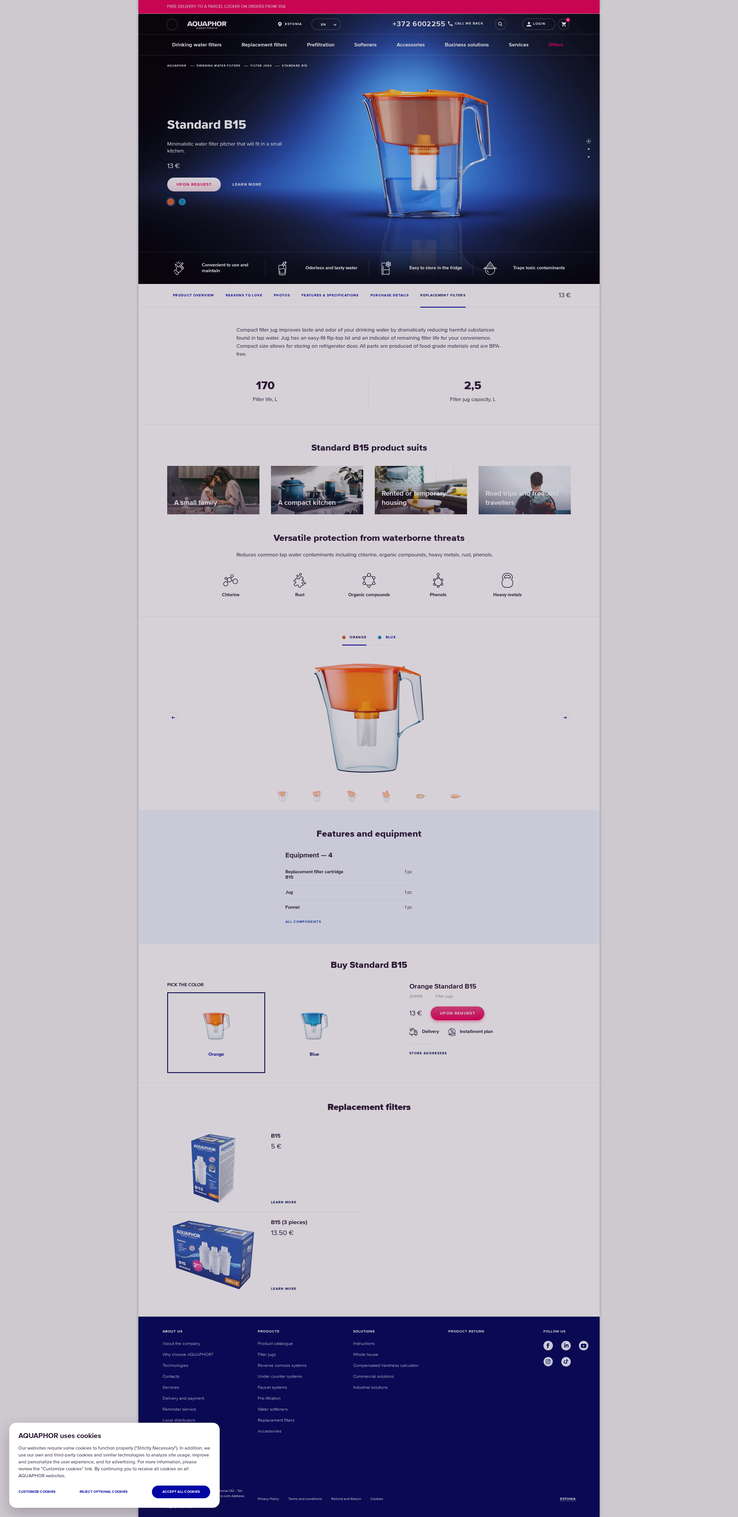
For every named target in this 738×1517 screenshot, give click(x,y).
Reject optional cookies (104, 1492)
